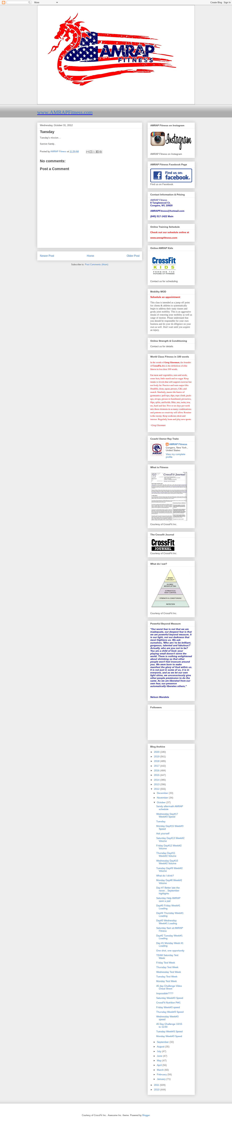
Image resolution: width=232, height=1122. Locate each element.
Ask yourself (162, 833)
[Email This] (87, 151)
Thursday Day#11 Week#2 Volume (166, 854)
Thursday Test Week (167, 967)
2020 (157, 752)
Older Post (133, 255)
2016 (157, 770)
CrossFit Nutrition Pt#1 (168, 1002)
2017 (157, 765)
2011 (157, 1085)
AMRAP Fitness (178, 444)
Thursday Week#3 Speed (170, 1012)
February (162, 1074)
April (159, 1065)
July (159, 1051)
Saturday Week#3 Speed (169, 998)
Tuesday (160, 821)
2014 (157, 779)
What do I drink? (165, 875)
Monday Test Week (166, 981)
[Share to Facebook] (97, 151)
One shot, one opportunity (170, 950)
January (161, 1079)
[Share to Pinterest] (100, 151)
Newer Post (47, 255)
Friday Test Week (165, 962)
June (160, 1056)
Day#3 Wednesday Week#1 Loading (166, 922)
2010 (157, 1089)
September (163, 1042)
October (161, 802)
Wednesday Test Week (168, 972)
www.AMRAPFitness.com (65, 112)
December (163, 793)
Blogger (146, 1115)
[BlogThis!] (91, 151)
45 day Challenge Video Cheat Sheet (169, 987)
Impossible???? (164, 993)
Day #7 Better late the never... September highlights (168, 890)
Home (90, 255)
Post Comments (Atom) (96, 264)
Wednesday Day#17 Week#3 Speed (167, 815)
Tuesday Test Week (166, 976)
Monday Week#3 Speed (169, 1036)
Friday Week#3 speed (168, 1007)
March (160, 1069)
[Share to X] (94, 151)
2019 (157, 756)
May (159, 1060)
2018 (157, 761)
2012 (157, 789)
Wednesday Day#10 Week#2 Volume (167, 862)
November (163, 797)
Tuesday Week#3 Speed (169, 1031)
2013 (157, 784)
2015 (157, 775)
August (161, 1046)
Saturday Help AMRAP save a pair (168, 899)
